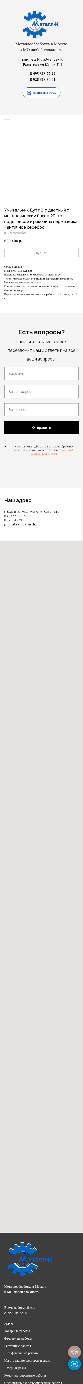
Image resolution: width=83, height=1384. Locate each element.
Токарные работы (17, 1331)
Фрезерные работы (18, 1338)
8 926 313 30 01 (42, 79)
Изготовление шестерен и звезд (27, 1360)
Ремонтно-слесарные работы (25, 1375)
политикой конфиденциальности (51, 452)
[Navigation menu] (7, 121)
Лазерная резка (15, 1368)
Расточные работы (17, 1346)
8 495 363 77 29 (42, 73)
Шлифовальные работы (21, 1353)
